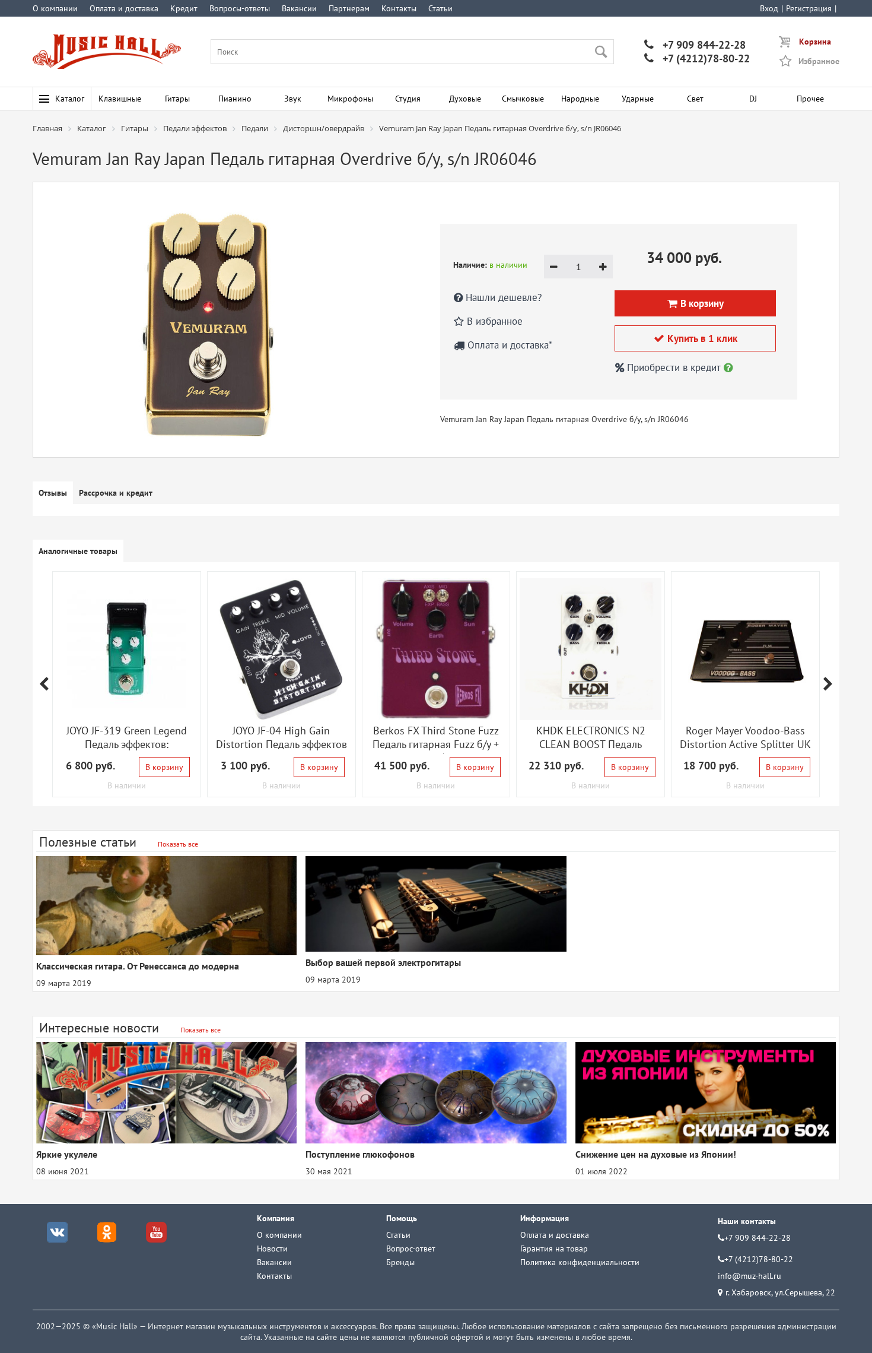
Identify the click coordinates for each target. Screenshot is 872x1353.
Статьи (440, 8)
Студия (408, 98)
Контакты (398, 8)
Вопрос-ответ (410, 1248)
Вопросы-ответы (239, 8)
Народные (580, 98)
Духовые (465, 98)
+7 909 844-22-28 (695, 45)
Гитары (177, 98)
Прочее (810, 98)
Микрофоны (350, 98)
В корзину (164, 767)
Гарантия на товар (554, 1248)
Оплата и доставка (124, 8)
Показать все (178, 843)
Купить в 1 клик (695, 338)
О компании (55, 8)
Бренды (400, 1262)
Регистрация (809, 8)
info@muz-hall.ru (749, 1275)
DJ (753, 98)
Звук (292, 98)
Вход (769, 8)
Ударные (638, 98)
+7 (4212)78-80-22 (697, 58)
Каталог (69, 98)
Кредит (184, 8)
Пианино (235, 98)
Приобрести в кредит (674, 367)
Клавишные (119, 98)
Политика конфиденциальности (579, 1262)
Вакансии (299, 8)
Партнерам (349, 8)
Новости (272, 1248)
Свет (695, 98)
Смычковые (523, 98)
